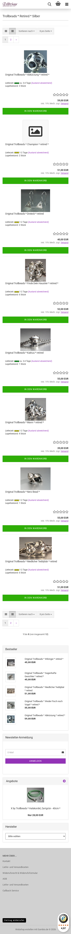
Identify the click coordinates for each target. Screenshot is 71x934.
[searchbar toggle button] (49, 4)
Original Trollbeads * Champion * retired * (27, 144)
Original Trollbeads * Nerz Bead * (22, 491)
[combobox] (26, 31)
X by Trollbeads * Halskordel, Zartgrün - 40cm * (35, 808)
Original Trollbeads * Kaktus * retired (24, 352)
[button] (6, 31)
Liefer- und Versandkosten (15, 867)
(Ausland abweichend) (41, 83)
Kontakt (6, 861)
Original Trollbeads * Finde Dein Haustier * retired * (31, 283)
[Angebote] (64, 781)
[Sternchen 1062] (8, 4)
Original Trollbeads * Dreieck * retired (24, 213)
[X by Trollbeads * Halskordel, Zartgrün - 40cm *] (35, 795)
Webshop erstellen (24, 929)
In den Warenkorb (35, 111)
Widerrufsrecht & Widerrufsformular (20, 873)
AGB (5, 878)
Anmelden (35, 761)
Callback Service (11, 890)
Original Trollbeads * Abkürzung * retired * (27, 74)
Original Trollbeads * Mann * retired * (24, 422)
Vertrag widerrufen (14, 920)
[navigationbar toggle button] (66, 4)
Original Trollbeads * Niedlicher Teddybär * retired (31, 561)
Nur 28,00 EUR (35, 815)
